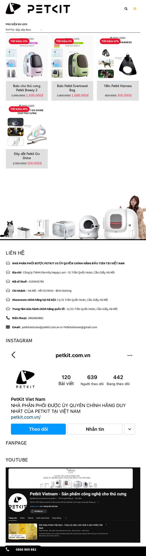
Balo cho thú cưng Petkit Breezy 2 (26, 88)
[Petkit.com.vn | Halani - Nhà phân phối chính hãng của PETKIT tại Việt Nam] (38, 7)
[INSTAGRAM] (73, 392)
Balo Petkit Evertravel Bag (72, 88)
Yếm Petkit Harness (118, 86)
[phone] (8, 550)
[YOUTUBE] (73, 505)
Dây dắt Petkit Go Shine (27, 156)
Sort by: (10, 29)
